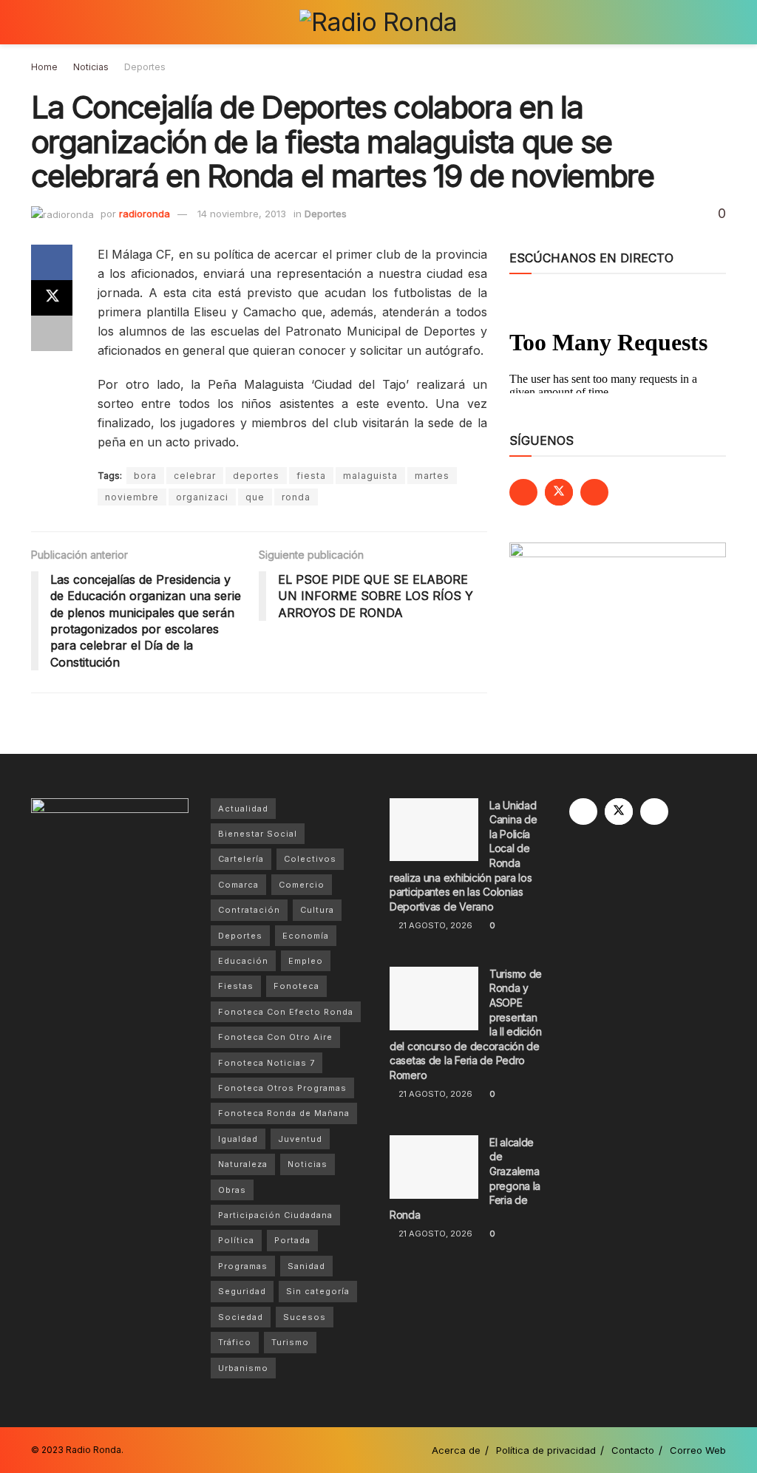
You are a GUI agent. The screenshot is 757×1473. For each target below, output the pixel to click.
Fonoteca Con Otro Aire (275, 1037)
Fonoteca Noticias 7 (266, 1063)
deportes (256, 475)
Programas (243, 1266)
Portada (292, 1240)
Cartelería (241, 859)
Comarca (238, 885)
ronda (296, 497)
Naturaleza (243, 1164)
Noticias (91, 66)
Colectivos (310, 859)
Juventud (300, 1139)
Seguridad (242, 1291)
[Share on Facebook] (51, 262)
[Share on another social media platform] (51, 333)
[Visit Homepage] (378, 22)
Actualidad (243, 808)
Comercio (302, 885)
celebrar (195, 475)
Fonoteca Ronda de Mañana (284, 1113)
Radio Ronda (93, 1449)
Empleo (305, 961)
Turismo (290, 1342)
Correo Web (698, 1450)
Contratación (249, 910)
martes (432, 475)
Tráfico (234, 1342)
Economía (305, 936)
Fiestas (236, 986)
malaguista (370, 475)
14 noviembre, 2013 (241, 214)
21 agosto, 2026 (434, 925)
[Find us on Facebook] (523, 492)
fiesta (311, 475)
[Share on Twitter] (51, 298)
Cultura (317, 910)
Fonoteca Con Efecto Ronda (285, 1012)
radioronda (144, 214)
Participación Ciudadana (275, 1215)
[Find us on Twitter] (559, 492)
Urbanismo (243, 1368)
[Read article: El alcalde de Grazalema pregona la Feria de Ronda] (434, 1167)
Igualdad (238, 1139)
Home (44, 66)
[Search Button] (719, 22)
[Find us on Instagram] (594, 492)
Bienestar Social (257, 834)
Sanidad (306, 1266)
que (255, 497)
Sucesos (304, 1317)
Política (236, 1240)
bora (145, 475)
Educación (243, 961)
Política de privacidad (546, 1450)
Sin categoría (318, 1291)
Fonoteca (296, 986)
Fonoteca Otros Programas (282, 1088)
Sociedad (240, 1317)
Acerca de (456, 1450)
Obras (232, 1190)
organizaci (202, 497)
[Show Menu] (37, 22)
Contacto (632, 1450)
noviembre (132, 497)
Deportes (145, 66)
